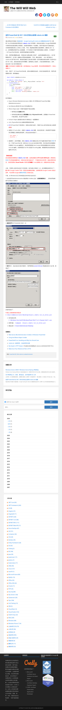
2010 (8, 479)
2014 (8, 467)
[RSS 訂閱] (56, 15)
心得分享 (12, 629)
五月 (9, 424)
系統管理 (20, 37)
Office (11, 580)
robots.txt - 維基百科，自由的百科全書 (19, 343)
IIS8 (18, 354)
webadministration (28, 354)
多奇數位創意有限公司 (38, 708)
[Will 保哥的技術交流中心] (37, 15)
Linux (11, 569)
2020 (8, 450)
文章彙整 (10, 2)
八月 (9, 421)
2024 (8, 438)
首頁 (6, 2)
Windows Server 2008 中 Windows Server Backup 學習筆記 (22, 370)
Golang (11, 548)
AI (10, 508)
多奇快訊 (11, 632)
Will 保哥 (31, 708)
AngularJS (12, 514)
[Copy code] (55, 77)
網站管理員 (23, 172)
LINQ (11, 566)
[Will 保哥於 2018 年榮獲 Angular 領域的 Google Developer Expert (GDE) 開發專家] (48, 680)
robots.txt (21, 354)
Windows (12, 620)
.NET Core (12, 502)
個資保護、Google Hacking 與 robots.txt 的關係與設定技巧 (34, 41)
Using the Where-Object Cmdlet (18, 337)
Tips (11, 600)
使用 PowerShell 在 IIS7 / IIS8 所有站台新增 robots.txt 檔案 (27, 35)
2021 (8, 447)
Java (10, 554)
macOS (11, 571)
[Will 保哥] (41, 15)
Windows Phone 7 (14, 623)
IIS (17, 37)
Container (12, 534)
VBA (10, 606)
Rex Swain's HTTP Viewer (16, 346)
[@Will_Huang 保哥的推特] (45, 15)
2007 (8, 487)
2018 (8, 455)
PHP (10, 589)
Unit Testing (13, 603)
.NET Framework (14, 505)
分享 (55, 36)
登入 (57, 2)
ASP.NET (12, 517)
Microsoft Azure (14, 574)
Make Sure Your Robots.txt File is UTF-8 (20, 349)
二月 (9, 429)
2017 (8, 458)
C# (10, 531)
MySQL (11, 577)
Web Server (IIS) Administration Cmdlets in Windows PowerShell (27, 335)
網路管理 (12, 646)
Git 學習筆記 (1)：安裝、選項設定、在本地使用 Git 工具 (21, 375)
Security (12, 592)
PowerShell (11, 354)
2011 (8, 476)
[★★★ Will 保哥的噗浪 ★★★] (53, 15)
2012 (8, 473)
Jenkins (11, 560)
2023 (8, 441)
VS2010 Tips (13, 615)
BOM (53, 141)
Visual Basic (12, 609)
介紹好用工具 (13, 626)
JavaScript (12, 557)
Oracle (11, 586)
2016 (8, 461)
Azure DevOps (13, 528)
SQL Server (13, 594)
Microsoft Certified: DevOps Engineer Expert (32, 683)
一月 (9, 432)
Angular (11, 511)
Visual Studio (13, 612)
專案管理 (11, 641)
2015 (8, 464)
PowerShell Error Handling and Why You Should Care (24, 340)
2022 (8, 444)
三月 (9, 426)
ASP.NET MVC (13, 522)
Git (10, 545)
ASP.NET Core (13, 520)
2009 (8, 481)
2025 (8, 435)
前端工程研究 (13, 638)
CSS (10, 537)
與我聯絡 (17, 2)
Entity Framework (14, 543)
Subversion (12, 597)
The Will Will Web (23, 8)
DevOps (11, 540)
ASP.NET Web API (14, 525)
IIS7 (16, 354)
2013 (8, 470)
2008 (8, 484)
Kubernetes (13, 563)
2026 (9, 425)
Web (11, 618)
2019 (8, 453)
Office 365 (12, 583)
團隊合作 (12, 643)
